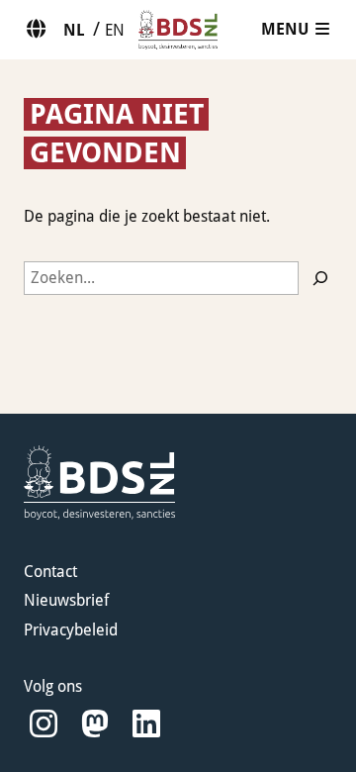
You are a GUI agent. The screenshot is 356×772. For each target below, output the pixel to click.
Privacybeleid (71, 630)
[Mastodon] (95, 724)
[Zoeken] (320, 278)
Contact (50, 571)
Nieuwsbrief (66, 600)
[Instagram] (43, 724)
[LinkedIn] (146, 724)
